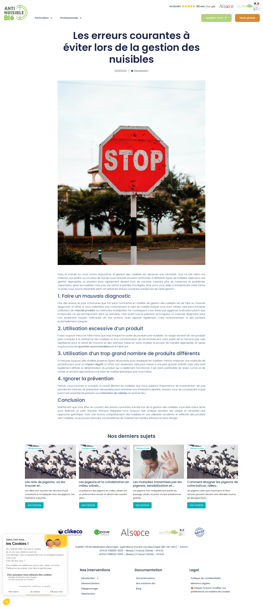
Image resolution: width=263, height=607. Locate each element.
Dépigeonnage (35, 448)
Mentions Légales (200, 583)
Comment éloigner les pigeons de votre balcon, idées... (212, 484)
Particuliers (42, 18)
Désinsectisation (90, 583)
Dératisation (141, 71)
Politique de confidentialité (206, 578)
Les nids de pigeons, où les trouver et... (45, 484)
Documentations (145, 578)
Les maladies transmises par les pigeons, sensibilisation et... (157, 484)
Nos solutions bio (145, 583)
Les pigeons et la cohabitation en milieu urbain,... (104, 484)
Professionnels (69, 18)
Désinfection (88, 593)
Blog (138, 588)
